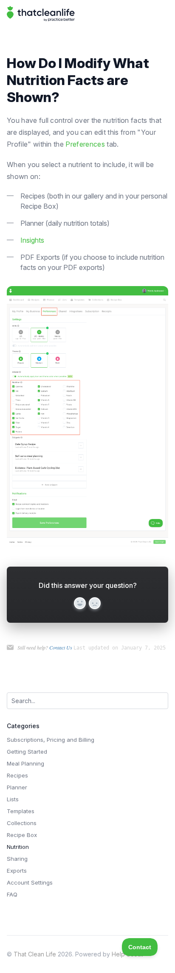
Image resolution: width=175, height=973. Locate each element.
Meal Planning (25, 763)
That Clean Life (35, 954)
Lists (13, 799)
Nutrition (18, 846)
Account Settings (30, 882)
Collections (22, 823)
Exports (17, 870)
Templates (20, 811)
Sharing (17, 858)
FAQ (12, 894)
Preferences (85, 144)
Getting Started (27, 751)
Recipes (17, 775)
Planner (17, 787)
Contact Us (60, 647)
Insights (32, 240)
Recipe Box (22, 834)
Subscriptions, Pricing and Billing (50, 739)
